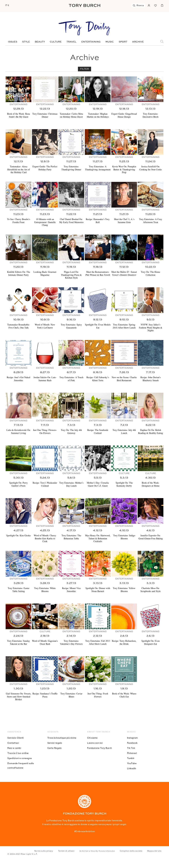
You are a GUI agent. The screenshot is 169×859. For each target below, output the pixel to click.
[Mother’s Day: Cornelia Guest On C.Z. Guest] (98, 458)
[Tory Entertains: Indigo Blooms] (124, 511)
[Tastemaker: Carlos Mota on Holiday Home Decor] (71, 89)
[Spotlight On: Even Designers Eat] (150, 616)
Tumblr (131, 758)
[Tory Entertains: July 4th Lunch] (124, 405)
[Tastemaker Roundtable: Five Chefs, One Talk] (18, 300)
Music (109, 42)
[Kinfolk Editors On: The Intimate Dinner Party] (18, 247)
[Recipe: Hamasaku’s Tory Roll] (98, 195)
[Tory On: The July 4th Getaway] (71, 405)
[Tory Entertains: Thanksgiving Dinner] (71, 142)
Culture (56, 42)
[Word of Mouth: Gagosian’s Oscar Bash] (45, 616)
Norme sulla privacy (43, 851)
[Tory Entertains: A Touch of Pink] (71, 353)
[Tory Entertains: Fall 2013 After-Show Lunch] (98, 616)
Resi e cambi (14, 748)
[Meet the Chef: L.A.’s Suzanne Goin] (124, 195)
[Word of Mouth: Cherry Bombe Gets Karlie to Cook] (45, 511)
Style (26, 42)
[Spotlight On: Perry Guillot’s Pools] (18, 458)
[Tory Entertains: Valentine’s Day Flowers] (71, 616)
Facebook (132, 743)
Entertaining (91, 42)
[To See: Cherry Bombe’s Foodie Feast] (18, 195)
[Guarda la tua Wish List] (155, 5)
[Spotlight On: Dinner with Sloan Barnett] (98, 564)
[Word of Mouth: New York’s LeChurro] (45, 300)
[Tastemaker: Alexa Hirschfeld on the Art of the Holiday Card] (18, 142)
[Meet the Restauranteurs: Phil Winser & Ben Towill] (98, 247)
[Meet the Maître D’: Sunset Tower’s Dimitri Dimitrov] (124, 247)
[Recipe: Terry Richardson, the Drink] (124, 616)
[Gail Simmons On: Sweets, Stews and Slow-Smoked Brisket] (18, 669)
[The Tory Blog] (84, 28)
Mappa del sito (154, 851)
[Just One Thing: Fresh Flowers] (98, 669)
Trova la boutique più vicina (61, 737)
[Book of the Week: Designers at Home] (150, 458)
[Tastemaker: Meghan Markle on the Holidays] (98, 89)
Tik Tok (131, 748)
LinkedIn (131, 768)
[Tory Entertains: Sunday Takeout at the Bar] (18, 616)
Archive (138, 42)
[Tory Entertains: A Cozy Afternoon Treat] (150, 195)
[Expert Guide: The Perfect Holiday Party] (45, 142)
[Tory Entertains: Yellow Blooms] (124, 564)
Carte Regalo (54, 748)
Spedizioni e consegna (19, 758)
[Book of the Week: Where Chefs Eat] (124, 669)
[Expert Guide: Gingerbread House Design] (124, 89)
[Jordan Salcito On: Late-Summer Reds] (45, 353)
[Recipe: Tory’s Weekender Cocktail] (45, 458)
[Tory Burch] (84, 5)
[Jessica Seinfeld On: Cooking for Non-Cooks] (150, 142)
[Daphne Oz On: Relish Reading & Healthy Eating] (150, 405)
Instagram (132, 737)
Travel (71, 42)
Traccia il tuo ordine (18, 753)
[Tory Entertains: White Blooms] (45, 564)
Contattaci (13, 743)
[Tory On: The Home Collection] (150, 247)
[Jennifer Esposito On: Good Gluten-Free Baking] (150, 511)
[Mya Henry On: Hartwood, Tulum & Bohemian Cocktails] (98, 511)
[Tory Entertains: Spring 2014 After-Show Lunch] (124, 300)
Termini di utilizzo (66, 851)
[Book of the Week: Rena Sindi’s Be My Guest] (18, 89)
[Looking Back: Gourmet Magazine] (45, 247)
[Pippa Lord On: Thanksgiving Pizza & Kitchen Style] (71, 247)
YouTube (132, 763)
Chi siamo (92, 737)
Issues (12, 42)
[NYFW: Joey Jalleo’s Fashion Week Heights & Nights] (150, 300)
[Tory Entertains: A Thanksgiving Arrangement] (98, 142)
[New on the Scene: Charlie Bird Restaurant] (124, 353)
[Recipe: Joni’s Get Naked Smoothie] (18, 353)
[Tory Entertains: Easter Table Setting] (18, 564)
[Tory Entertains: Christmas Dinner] (45, 89)
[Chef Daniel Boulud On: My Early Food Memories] (71, 195)
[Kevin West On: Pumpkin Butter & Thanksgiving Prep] (124, 142)
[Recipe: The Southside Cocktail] (98, 405)
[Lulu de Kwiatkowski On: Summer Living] (18, 405)
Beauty (40, 42)
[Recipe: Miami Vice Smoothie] (71, 564)
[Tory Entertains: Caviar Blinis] (71, 669)
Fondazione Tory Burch (99, 748)
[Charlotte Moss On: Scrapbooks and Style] (150, 564)
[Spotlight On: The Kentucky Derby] (124, 458)
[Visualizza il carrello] (162, 5)
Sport (123, 42)
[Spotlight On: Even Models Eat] (98, 300)
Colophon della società (131, 851)
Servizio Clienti (15, 737)
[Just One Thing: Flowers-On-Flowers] (45, 405)
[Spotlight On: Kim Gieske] (18, 511)
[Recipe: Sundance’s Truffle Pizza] (45, 669)
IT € (7, 5)
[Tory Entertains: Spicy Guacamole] (71, 300)
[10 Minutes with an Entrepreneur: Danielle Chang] (45, 195)
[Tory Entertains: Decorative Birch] (150, 89)
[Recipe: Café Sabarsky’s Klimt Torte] (98, 353)
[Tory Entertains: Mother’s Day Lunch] (71, 458)
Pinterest (132, 753)
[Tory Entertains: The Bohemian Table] (71, 511)
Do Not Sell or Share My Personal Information (97, 851)
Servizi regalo (54, 743)
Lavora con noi (95, 743)
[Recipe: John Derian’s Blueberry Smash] (150, 353)
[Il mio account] (149, 5)
